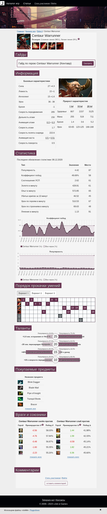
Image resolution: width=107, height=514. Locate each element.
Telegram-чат (48, 500)
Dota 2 (40, 31)
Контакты (60, 500)
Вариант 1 (24, 293)
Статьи (27, 3)
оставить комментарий (56, 483)
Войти (53, 3)
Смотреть (88, 63)
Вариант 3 (50, 293)
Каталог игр (13, 3)
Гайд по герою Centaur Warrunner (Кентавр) (45, 63)
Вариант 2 (37, 293)
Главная (20, 31)
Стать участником (42, 3)
